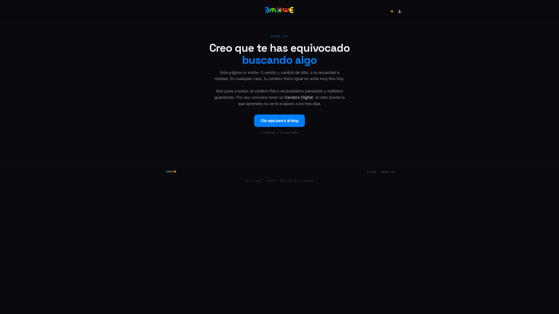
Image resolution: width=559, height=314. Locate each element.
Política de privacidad (297, 180)
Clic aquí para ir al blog (279, 120)
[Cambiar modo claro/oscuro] (392, 11)
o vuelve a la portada (279, 132)
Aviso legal (253, 180)
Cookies (271, 180)
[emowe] (279, 11)
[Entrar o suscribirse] (399, 11)
